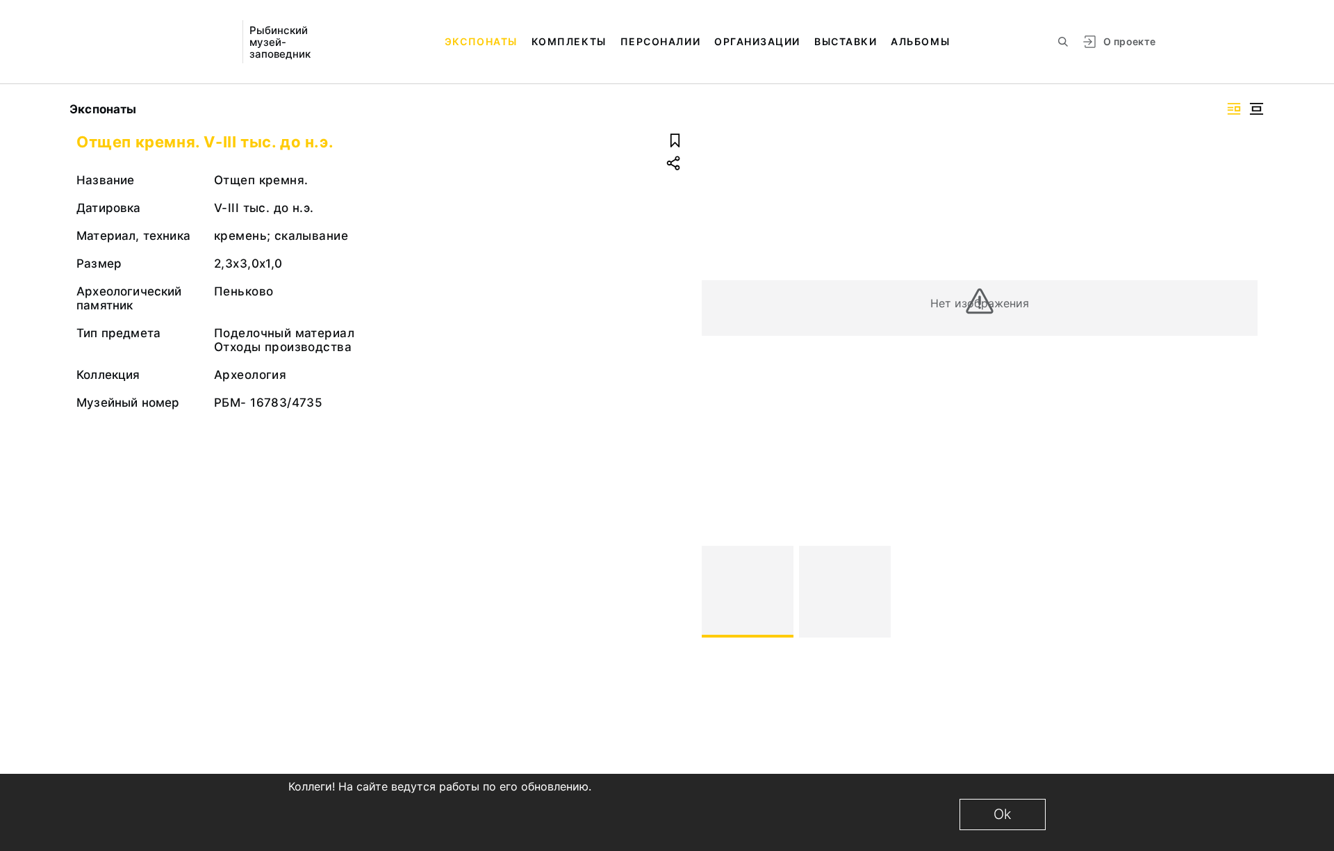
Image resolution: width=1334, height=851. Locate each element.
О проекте (1129, 41)
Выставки (845, 41)
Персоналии (660, 41)
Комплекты (569, 41)
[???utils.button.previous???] (718, 592)
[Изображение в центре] (1256, 109)
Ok (1003, 814)
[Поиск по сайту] (1063, 42)
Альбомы (920, 41)
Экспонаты (481, 41)
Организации (757, 41)
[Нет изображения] (747, 592)
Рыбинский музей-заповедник (280, 42)
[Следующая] (1241, 592)
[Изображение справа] (1234, 109)
